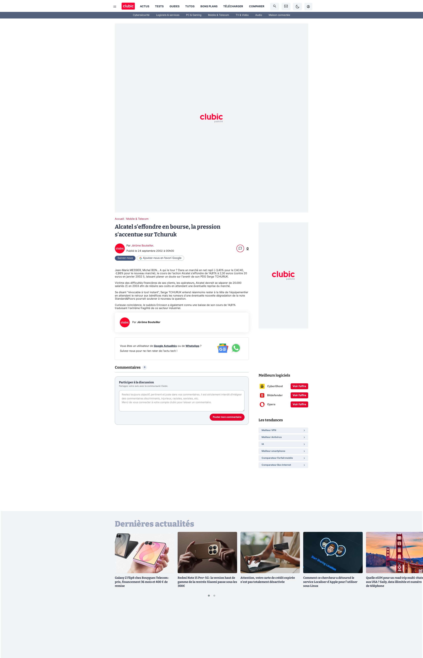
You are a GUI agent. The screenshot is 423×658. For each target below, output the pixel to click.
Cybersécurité (141, 15)
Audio (258, 15)
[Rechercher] (275, 6)
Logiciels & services (167, 15)
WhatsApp (192, 346)
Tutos (189, 6)
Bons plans (208, 6)
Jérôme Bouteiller (142, 245)
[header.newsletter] (286, 6)
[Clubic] (128, 6)
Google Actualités (165, 346)
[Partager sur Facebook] (414, 629)
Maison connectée (279, 15)
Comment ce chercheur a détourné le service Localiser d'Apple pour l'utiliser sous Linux (330, 582)
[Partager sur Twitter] (414, 640)
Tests (159, 6)
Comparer (256, 6)
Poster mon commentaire (227, 417)
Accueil (119, 219)
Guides (174, 6)
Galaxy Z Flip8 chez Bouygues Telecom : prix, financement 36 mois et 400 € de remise (142, 582)
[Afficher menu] (115, 7)
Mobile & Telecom (218, 15)
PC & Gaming (193, 15)
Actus (144, 6)
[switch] (297, 6)
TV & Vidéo (242, 15)
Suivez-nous (125, 258)
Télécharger (233, 6)
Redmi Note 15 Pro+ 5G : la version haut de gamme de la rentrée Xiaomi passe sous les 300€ (207, 582)
